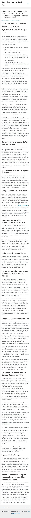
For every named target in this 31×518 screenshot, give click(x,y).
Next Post (27, 507)
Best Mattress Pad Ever (11, 3)
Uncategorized (5, 20)
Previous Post (4, 507)
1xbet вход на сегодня (22, 205)
